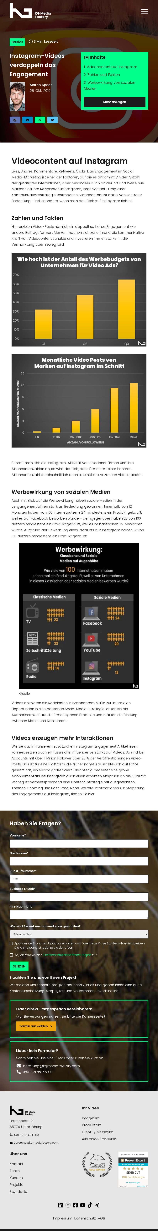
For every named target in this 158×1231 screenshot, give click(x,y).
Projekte (16, 1184)
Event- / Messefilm (97, 1132)
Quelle (24, 693)
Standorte (18, 1191)
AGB (101, 1218)
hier (91, 794)
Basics (17, 42)
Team (15, 1170)
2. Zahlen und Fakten (102, 74)
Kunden (16, 1177)
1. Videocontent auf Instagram (110, 66)
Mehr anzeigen (114, 102)
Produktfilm (92, 1125)
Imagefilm (90, 1118)
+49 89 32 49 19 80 (26, 1135)
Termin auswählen (34, 1026)
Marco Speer (41, 84)
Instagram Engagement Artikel (102, 746)
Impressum (62, 1218)
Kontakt (16, 1163)
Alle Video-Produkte (99, 1138)
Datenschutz (85, 1218)
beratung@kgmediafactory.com (36, 1143)
